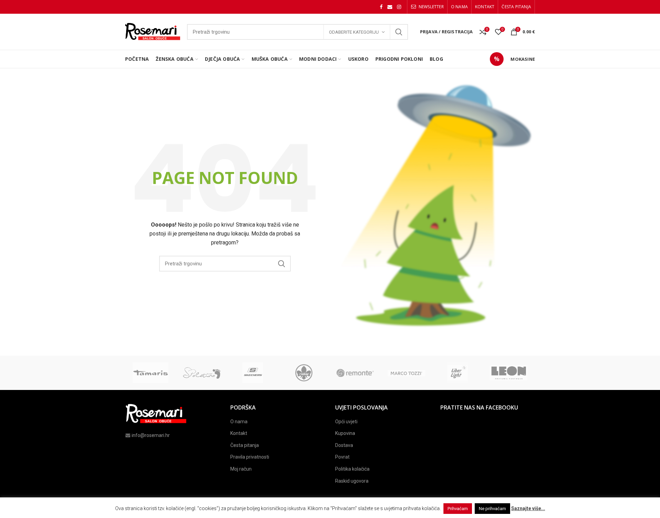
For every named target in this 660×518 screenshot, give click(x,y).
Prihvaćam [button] (458, 508)
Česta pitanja (244, 445)
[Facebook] (381, 6)
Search (398, 32)
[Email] (390, 6)
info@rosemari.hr (151, 435)
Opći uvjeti (346, 421)
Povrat (342, 457)
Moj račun (241, 469)
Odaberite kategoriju (354, 32)
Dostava (344, 445)
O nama (239, 421)
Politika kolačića (352, 469)
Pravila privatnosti (249, 457)
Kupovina (345, 433)
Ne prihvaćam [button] (492, 508)
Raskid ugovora (351, 481)
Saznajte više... (528, 508)
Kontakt (238, 433)
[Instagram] (399, 6)
